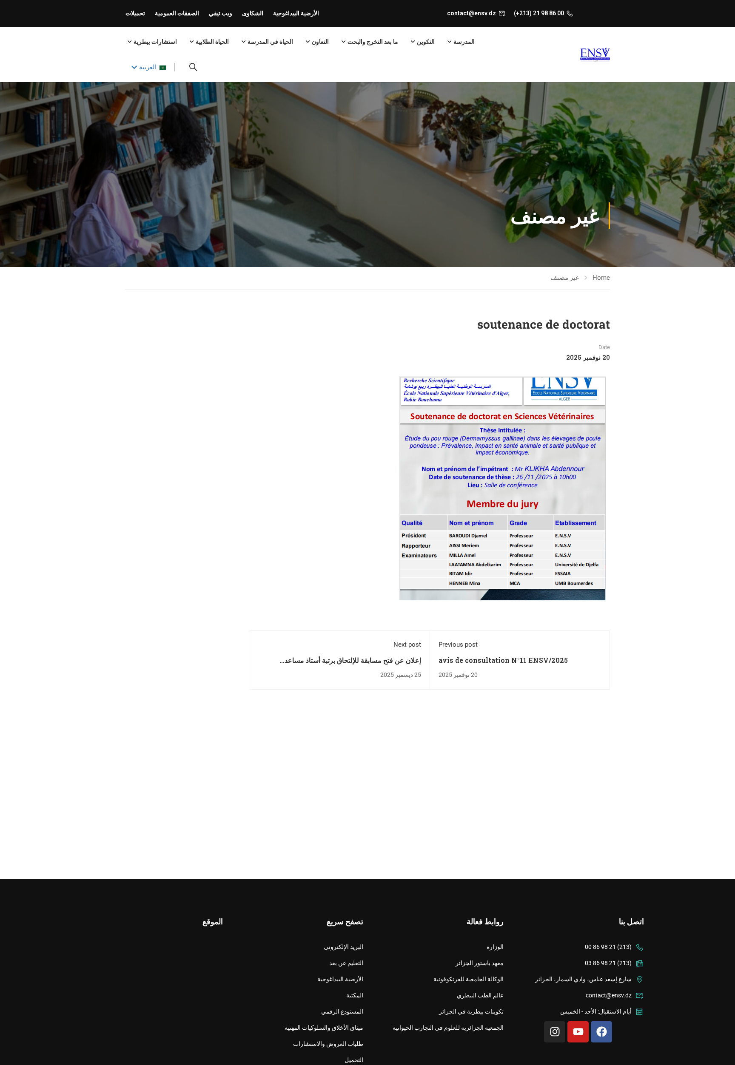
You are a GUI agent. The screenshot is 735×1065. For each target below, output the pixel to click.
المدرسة (464, 41)
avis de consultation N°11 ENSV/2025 (503, 660)
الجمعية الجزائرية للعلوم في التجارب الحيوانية (448, 1027)
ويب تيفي (220, 13)
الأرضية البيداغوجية (296, 13)
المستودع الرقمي (342, 1011)
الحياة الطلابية (212, 41)
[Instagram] (554, 1031)
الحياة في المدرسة (270, 41)
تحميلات (135, 13)
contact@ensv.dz (471, 13)
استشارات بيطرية (155, 41)
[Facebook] (601, 1031)
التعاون (320, 41)
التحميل (354, 1059)
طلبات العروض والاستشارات (328, 1043)
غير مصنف (564, 277)
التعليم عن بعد (346, 963)
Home (601, 277)
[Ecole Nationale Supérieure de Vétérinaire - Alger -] (577, 55)
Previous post (458, 644)
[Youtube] (578, 1031)
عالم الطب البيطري (480, 995)
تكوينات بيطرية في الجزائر (471, 1011)
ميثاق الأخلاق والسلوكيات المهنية (324, 1027)
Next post (407, 644)
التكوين (426, 41)
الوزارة (495, 946)
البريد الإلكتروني (343, 946)
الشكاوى (252, 13)
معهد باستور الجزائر (480, 963)
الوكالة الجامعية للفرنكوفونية (468, 979)
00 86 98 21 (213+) (539, 13)
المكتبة (354, 995)
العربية (148, 67)
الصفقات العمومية (177, 13)
